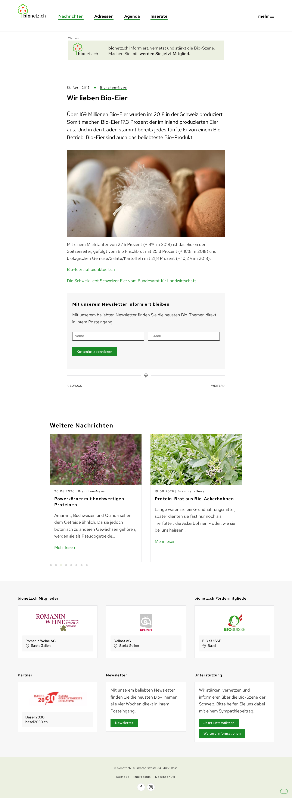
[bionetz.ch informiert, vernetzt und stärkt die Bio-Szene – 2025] (146, 49)
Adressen (104, 16)
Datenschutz (165, 777)
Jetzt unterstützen (219, 723)
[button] (266, 16)
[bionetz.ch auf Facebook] (141, 787)
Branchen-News (113, 87)
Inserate (159, 16)
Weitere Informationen (222, 733)
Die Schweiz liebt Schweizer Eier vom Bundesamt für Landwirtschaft (131, 280)
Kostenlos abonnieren (94, 351)
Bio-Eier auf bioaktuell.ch (91, 269)
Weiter (217, 386)
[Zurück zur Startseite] (34, 11)
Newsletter (124, 723)
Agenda (132, 16)
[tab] (51, 565)
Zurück (76, 386)
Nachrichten (71, 16)
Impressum (142, 777)
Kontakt (122, 777)
